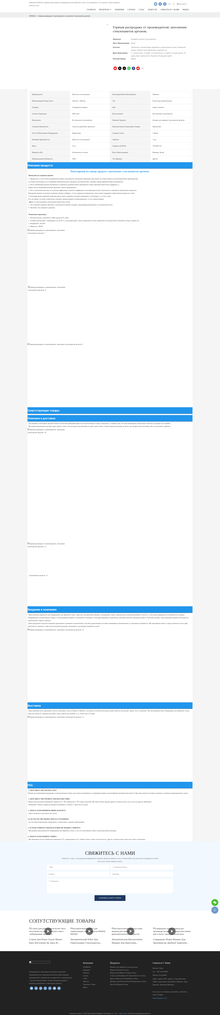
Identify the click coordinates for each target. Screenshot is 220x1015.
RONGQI (32, 16)
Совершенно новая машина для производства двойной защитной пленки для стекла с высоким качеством (169, 941)
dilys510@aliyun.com (160, 998)
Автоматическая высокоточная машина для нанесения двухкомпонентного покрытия (127, 941)
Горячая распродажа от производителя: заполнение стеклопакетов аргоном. (64, 16)
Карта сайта (123, 1013)
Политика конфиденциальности (140, 1013)
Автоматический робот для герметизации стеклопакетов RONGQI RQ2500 (85, 941)
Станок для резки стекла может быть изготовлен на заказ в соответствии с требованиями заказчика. (45, 941)
